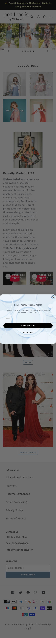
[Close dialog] (53, 297)
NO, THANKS (28, 332)
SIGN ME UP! (28, 325)
